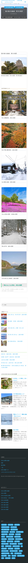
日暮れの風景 (11, 539)
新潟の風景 (4, 539)
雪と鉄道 (14, 555)
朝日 (3, 546)
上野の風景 (4, 524)
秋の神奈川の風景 (13, 550)
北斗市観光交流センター (19, 394)
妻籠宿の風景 (4, 534)
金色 (9, 555)
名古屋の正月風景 (5, 527)
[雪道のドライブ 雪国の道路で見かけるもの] (6, 419)
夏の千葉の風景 (14, 529)
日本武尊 (3, 541)
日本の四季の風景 (9, 7)
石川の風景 (17, 548)
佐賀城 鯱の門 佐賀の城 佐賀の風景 (10, 357)
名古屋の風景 (13, 527)
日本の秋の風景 (4, 507)
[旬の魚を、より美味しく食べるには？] (6, 383)
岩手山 (3, 536)
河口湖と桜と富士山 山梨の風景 (16, 334)
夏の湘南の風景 (20, 531)
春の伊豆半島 (10, 541)
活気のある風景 (16, 546)
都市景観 (3, 465)
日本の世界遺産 (19, 539)
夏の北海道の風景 (5, 529)
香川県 (22, 289)
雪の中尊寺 (16, 429)
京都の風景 (10, 524)
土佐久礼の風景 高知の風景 (8, 359)
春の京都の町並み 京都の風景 (15, 341)
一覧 (2, 467)
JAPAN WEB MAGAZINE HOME (8, 472)
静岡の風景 (8, 558)
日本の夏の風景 (19, 7)
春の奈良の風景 (5, 543)
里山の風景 (4, 555)
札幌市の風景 (8, 546)
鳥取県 (13, 558)
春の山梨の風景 (13, 543)
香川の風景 (4, 290)
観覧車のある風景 (5, 553)
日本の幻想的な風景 (5, 495)
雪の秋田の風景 (21, 555)
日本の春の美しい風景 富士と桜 (16, 328)
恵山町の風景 (17, 536)
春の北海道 (17, 541)
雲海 (3, 558)
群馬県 (20, 550)
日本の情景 (3, 493)
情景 (2, 462)
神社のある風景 (5, 550)
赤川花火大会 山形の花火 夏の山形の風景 (11, 362)
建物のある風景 (9, 536)
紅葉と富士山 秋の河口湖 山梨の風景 (17, 314)
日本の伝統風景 (10, 290)
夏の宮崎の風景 (5, 531)
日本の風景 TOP (5, 469)
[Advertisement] (14, 33)
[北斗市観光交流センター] (6, 398)
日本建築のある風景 (14, 289)
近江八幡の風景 (18, 553)
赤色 (12, 553)
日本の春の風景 (4, 502)
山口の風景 (11, 534)
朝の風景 (20, 543)
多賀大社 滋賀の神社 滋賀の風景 (9, 354)
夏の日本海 (12, 531)
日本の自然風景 (4, 500)
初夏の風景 (17, 524)
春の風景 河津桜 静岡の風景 (15, 321)
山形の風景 (18, 534)
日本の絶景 (7, 289)
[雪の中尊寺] (6, 434)
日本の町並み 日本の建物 (7, 497)
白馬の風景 (4, 548)
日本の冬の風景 (4, 509)
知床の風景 (10, 548)
